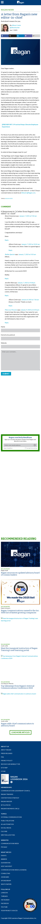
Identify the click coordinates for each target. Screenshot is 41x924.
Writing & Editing (8, 835)
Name (3, 327)
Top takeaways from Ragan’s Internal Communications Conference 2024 (17, 687)
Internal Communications (11, 817)
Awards (4, 859)
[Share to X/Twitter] (13, 35)
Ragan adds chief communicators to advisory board (17, 724)
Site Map (4, 768)
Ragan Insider (6, 801)
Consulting (5, 873)
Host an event (6, 866)
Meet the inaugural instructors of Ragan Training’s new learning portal (19, 649)
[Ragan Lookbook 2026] (14, 779)
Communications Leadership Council (15, 791)
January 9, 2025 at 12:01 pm (30, 310)
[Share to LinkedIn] (20, 35)
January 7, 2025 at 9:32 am (28, 216)
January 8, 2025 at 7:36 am (30, 299)
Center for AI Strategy (10, 798)
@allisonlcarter (15, 27)
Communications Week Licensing (14, 870)
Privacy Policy (6, 760)
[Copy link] (36, 35)
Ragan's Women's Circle (10, 808)
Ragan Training (7, 794)
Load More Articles (20, 732)
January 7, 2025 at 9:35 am (27, 254)
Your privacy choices (9, 910)
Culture (4, 831)
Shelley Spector (10, 254)
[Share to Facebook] (5, 35)
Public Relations (7, 820)
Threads (4, 896)
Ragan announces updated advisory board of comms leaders (20, 574)
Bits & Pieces (5, 805)
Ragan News (7, 10)
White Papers (6, 884)
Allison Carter (16, 25)
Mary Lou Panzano (11, 310)
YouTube (4, 907)
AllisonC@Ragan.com (28, 193)
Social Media (6, 828)
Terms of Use (34, 448)
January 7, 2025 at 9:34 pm (26, 283)
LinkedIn (4, 892)
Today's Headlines (7, 448)
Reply (6, 240)
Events (3, 855)
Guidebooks (5, 863)
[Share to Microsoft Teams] (28, 35)
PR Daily (4, 847)
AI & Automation (7, 824)
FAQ (2, 757)
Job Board (5, 877)
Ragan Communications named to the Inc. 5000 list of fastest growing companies (20, 611)
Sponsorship (6, 880)
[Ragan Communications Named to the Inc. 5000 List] (30, 905)
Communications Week (10, 843)
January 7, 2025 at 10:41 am (31, 244)
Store (3, 771)
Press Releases (6, 753)
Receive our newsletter (10, 764)
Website (4, 343)
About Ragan (6, 750)
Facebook (5, 903)
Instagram (5, 900)
